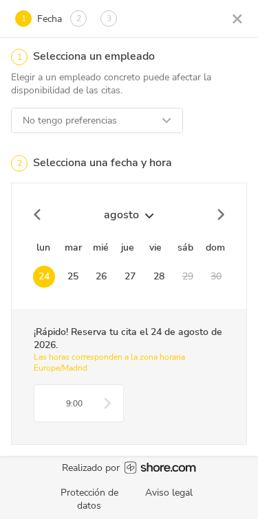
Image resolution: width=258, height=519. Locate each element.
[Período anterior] (38, 214)
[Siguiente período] (220, 214)
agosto (121, 214)
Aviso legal (169, 492)
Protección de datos (89, 499)
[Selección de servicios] (237, 18)
